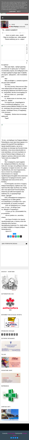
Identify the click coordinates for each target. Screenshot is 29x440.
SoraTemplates (11, 433)
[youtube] (17, 438)
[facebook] (13, 438)
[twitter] (11, 438)
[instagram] (15, 438)
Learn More (12, 11)
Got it (19, 11)
